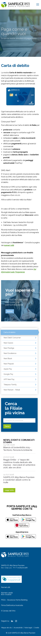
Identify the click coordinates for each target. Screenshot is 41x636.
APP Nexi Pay (9, 379)
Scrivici (9, 311)
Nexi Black (8, 358)
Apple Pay (8, 369)
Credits (36, 627)
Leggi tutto (9, 490)
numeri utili (9, 245)
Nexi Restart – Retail (12, 390)
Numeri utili (5, 587)
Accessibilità (18, 627)
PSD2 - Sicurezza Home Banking (14, 600)
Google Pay (8, 374)
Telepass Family (10, 385)
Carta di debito (9, 332)
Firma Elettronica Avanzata (12, 605)
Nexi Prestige (9, 348)
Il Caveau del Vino (8, 611)
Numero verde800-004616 (7, 593)
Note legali (28, 627)
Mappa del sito (6, 627)
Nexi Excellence (10, 353)
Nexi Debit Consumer (12, 338)
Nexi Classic (8, 343)
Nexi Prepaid (9, 364)
